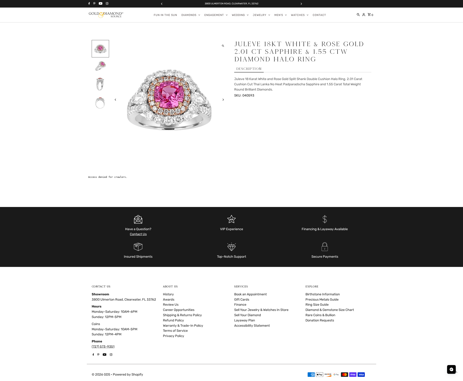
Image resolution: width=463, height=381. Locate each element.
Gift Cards (241, 300)
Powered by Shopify (128, 374)
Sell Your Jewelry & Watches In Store (261, 310)
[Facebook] (89, 3)
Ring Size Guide (317, 305)
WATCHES (298, 15)
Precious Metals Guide (322, 300)
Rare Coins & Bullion (320, 315)
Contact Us (138, 234)
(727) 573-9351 (103, 347)
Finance (240, 305)
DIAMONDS (188, 15)
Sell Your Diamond (247, 315)
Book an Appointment (250, 294)
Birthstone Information (322, 294)
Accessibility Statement (252, 326)
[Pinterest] (93, 3)
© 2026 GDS (101, 374)
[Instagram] (106, 3)
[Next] (301, 4)
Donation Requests (319, 320)
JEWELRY (259, 15)
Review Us (171, 305)
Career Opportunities (178, 310)
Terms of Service (175, 331)
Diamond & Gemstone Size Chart (329, 310)
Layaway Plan (244, 320)
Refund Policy (173, 320)
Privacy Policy (173, 336)
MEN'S (278, 15)
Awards (168, 300)
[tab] (249, 68)
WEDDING (238, 15)
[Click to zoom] (223, 46)
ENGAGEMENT (214, 15)
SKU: (237, 95)
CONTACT (319, 15)
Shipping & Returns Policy (182, 315)
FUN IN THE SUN (165, 15)
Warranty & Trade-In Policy (183, 326)
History (168, 294)
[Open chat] (451, 369)
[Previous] (162, 4)
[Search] (358, 15)
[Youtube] (100, 3)
